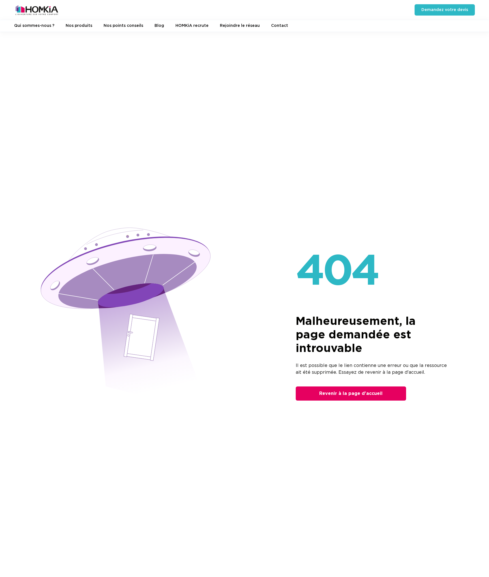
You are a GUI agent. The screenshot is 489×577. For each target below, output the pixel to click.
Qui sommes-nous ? (34, 26)
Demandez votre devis (444, 10)
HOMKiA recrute (192, 26)
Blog (159, 26)
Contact (279, 26)
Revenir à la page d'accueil (351, 393)
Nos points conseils (123, 26)
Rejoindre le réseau (240, 26)
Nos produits (79, 26)
